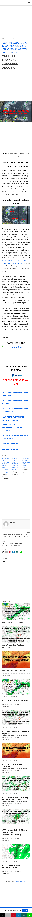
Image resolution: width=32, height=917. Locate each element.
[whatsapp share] (17, 552)
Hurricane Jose (14, 44)
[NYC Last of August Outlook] (16, 659)
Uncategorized (6, 52)
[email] (8, 915)
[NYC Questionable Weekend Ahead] (16, 851)
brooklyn (17, 42)
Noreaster (22, 46)
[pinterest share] (10, 552)
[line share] (21, 552)
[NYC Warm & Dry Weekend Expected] (16, 634)
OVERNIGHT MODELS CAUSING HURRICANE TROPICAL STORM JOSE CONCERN (16, 464)
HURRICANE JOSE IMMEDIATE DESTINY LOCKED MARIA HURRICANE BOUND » (16, 535)
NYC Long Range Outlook (12, 622)
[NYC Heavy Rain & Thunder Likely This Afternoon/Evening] (16, 816)
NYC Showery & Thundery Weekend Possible (15, 798)
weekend (12, 38)
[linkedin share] (13, 552)
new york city (13, 46)
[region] (16, 20)
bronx (11, 42)
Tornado (13, 49)
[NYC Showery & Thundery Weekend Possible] (16, 783)
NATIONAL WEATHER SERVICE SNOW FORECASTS (13, 421)
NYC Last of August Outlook (14, 670)
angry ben (5, 42)
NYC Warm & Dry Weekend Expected (15, 732)
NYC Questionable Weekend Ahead (11, 866)
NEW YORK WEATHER (10, 449)
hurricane (5, 44)
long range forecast (8, 45)
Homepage (5, 38)
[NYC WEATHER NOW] (15, 2)
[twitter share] (3, 552)
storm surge (6, 49)
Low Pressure (20, 45)
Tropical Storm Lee (21, 51)
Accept (25, 910)
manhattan (5, 46)
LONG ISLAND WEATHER (11, 444)
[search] (29, 3)
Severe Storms (12, 48)
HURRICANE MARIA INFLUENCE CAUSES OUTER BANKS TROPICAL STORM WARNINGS (5, 465)
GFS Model (24, 42)
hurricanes (23, 44)
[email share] (6, 552)
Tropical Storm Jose (8, 51)
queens (4, 48)
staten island (22, 48)
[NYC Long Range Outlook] (16, 611)
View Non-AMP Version (21, 881)
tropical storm (22, 49)
